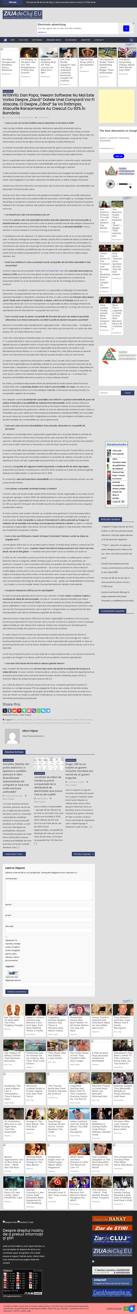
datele (76, 719)
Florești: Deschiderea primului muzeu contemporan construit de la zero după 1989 (117, 568)
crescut (56, 719)
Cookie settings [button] (114, 1308)
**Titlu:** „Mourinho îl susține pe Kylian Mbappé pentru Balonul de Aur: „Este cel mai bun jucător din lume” (116, 551)
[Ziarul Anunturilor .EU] (112, 1292)
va (72, 723)
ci (42, 719)
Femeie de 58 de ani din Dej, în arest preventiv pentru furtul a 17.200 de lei (115, 582)
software (62, 723)
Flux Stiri (23, 40)
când (38, 719)
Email (8, 915)
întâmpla (9, 723)
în (3, 723)
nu (26, 723)
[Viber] (34, 711)
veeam (77, 723)
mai (22, 723)
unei (68, 723)
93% (14, 719)
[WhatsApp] (38, 711)
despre (82, 719)
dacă (65, 719)
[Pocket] (29, 711)
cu (61, 719)
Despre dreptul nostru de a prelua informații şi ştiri (23, 1234)
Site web (9, 926)
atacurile (28, 719)
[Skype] (43, 711)
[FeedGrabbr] (116, 506)
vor (82, 723)
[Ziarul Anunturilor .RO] (93, 1261)
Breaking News (54, 40)
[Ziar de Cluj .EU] (112, 1239)
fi (91, 719)
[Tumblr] (9, 711)
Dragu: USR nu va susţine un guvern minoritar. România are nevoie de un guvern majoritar (79, 771)
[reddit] (14, 711)
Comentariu (11, 878)
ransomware (40, 723)
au (34, 719)
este (89, 719)
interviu (17, 723)
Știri (12, 40)
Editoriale (37, 40)
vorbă (87, 723)
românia (50, 723)
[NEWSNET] (112, 1281)
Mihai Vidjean (27, 117)
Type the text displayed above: (13, 979)
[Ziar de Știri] (112, 1227)
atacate (20, 719)
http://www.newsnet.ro (33, 736)
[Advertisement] (116, 106)
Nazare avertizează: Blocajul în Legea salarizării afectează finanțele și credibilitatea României (117, 596)
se (56, 723)
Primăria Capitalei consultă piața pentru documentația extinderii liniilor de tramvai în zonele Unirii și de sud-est (84, 854)
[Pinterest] (19, 711)
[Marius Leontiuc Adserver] (112, 1270)
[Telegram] (48, 711)
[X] (5, 711)
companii (48, 719)
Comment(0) (43, 117)
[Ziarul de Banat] (112, 1218)
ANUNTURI (85, 40)
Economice (71, 40)
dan (70, 719)
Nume (8, 904)
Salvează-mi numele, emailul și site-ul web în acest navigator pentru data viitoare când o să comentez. (12, 950)
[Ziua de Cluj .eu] (112, 1252)
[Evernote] (24, 711)
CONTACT (99, 40)
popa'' (31, 723)
